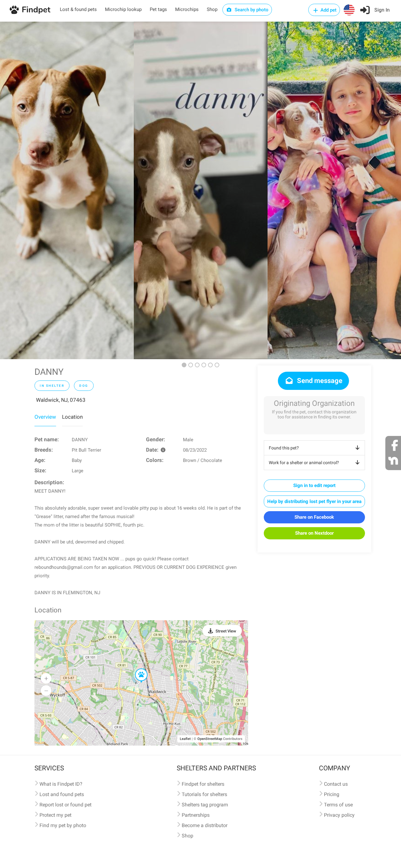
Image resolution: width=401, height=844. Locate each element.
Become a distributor (204, 825)
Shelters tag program (205, 805)
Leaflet (185, 739)
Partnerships (196, 815)
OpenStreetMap (209, 739)
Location (72, 417)
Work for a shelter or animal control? (304, 462)
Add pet (327, 10)
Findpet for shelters (203, 784)
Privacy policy (339, 815)
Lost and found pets (61, 794)
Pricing (331, 794)
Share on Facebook (314, 517)
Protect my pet (55, 815)
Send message (318, 381)
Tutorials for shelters (204, 794)
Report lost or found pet (65, 805)
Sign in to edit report (314, 485)
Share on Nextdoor (314, 533)
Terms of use (338, 805)
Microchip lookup (123, 9)
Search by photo (250, 10)
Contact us (336, 784)
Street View (226, 631)
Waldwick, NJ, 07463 (61, 400)
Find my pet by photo (62, 825)
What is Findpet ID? (60, 784)
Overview (45, 417)
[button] (137, 669)
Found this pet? (284, 447)
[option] (67, 190)
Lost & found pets (78, 9)
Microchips (187, 9)
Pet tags (158, 9)
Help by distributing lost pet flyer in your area (314, 501)
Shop (212, 9)
